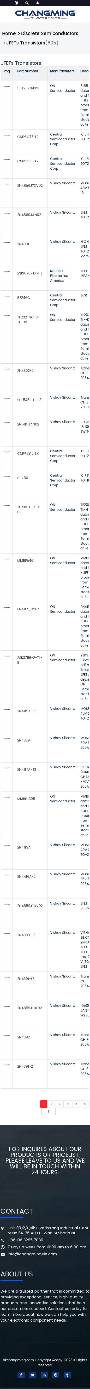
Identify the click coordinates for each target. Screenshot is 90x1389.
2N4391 (23, 244)
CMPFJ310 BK (28, 453)
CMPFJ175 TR (28, 137)
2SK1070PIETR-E (29, 273)
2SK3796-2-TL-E (29, 660)
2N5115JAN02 (28, 424)
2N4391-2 (25, 1066)
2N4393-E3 (26, 935)
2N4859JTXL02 (29, 1008)
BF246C (23, 298)
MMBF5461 (26, 560)
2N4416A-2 (26, 876)
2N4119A (24, 847)
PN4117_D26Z (28, 609)
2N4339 (23, 740)
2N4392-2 (25, 371)
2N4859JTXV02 (30, 906)
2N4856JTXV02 (30, 185)
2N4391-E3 (26, 979)
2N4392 (23, 1037)
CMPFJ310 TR (28, 161)
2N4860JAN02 (29, 215)
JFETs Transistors (25, 43)
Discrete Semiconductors (49, 33)
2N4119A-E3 (26, 711)
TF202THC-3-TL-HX (28, 320)
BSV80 (22, 478)
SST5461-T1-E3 (29, 400)
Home (9, 33)
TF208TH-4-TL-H (30, 509)
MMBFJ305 (26, 799)
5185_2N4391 (28, 88)
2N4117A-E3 (26, 769)
